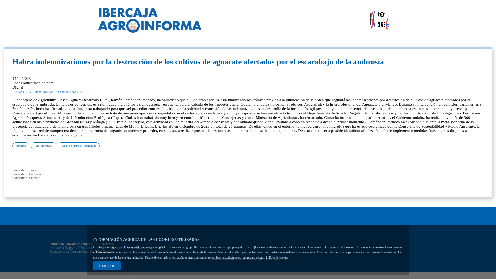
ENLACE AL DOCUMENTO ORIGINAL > (47, 92)
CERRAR (106, 266)
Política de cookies (277, 257)
